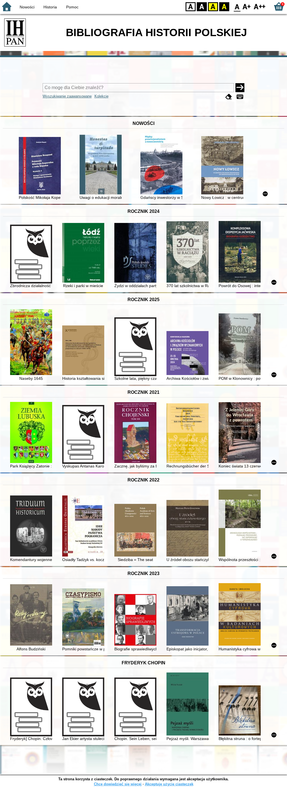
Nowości (27, 7)
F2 (259, 6)
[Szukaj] (239, 87)
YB (213, 6)
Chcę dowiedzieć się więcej (118, 784)
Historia (50, 7)
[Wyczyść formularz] (228, 96)
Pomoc (72, 7)
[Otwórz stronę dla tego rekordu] (41, 166)
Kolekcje (101, 96)
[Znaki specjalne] (239, 96)
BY (224, 6)
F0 (237, 6)
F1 (246, 6)
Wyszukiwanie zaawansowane (67, 96)
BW (201, 6)
